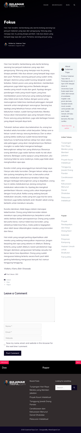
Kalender (65, 235)
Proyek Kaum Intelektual (40, 397)
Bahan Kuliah (57, 5)
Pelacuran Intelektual (39, 419)
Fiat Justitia (66, 257)
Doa (8, 282)
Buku (68, 5)
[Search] (74, 387)
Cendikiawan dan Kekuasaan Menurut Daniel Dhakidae (39, 411)
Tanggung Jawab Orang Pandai (67, 170)
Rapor (9, 285)
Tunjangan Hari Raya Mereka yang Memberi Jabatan (67, 149)
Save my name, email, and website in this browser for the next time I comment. (29, 344)
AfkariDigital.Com (54, 430)
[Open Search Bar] (74, 5)
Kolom (46, 5)
